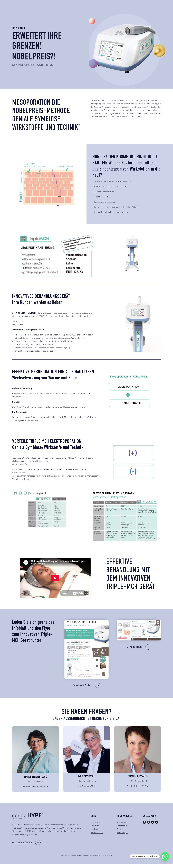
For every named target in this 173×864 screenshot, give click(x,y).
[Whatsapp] (164, 856)
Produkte (94, 829)
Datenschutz (122, 825)
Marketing (95, 825)
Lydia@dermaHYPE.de (86, 786)
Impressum (121, 822)
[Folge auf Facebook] (144, 822)
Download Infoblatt (82, 685)
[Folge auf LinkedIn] (152, 822)
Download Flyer (134, 646)
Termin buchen (97, 832)
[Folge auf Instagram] (148, 822)
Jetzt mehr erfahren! (22, 842)
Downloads (95, 822)
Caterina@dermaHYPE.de (137, 786)
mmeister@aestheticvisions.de (35, 786)
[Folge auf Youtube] (156, 822)
